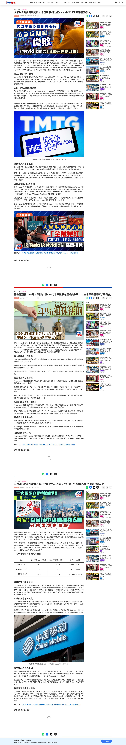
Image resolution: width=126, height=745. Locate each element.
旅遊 (101, 80)
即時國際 (102, 62)
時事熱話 (102, 35)
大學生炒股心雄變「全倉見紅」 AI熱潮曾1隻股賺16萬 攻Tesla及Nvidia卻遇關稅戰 (50, 253)
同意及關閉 (106, 741)
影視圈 (101, 27)
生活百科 (102, 89)
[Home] (11, 3)
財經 (19, 9)
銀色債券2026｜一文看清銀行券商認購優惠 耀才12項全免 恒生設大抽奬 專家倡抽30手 (51, 705)
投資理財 (24, 9)
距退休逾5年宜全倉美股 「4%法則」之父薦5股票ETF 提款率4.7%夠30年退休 (48, 444)
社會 (101, 106)
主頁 (15, 9)
